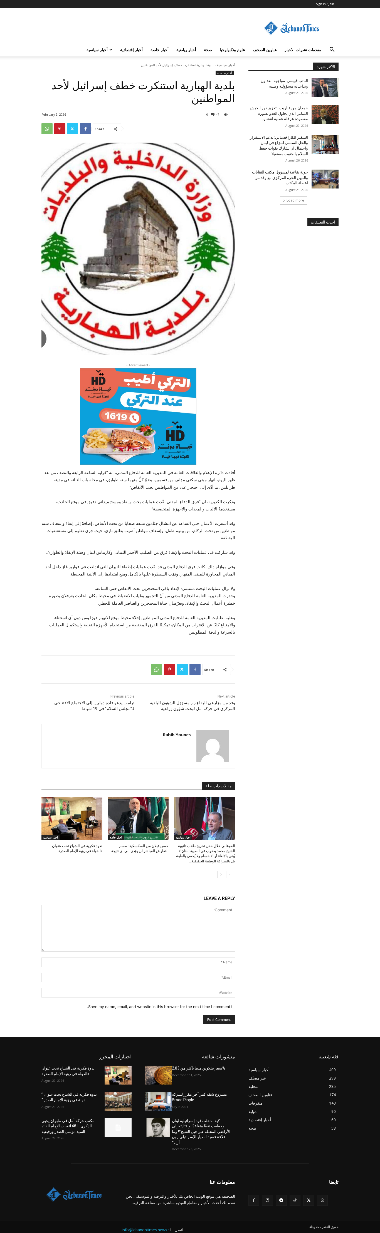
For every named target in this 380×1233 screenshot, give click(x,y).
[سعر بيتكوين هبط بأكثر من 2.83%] (158, 1075)
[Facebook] (85, 128)
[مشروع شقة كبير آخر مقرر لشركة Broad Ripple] (158, 1101)
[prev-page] (229, 874)
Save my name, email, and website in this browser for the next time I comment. (158, 1006)
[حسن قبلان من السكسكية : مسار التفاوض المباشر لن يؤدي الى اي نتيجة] (138, 818)
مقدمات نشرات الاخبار (303, 49)
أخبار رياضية (186, 49)
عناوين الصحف (265, 49)
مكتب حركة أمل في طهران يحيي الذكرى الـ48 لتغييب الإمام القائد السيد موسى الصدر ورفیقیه (68, 1126)
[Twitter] (72, 128)
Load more (295, 200)
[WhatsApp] (47, 128)
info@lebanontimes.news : (145, 1229)
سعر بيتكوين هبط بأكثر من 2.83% (198, 1068)
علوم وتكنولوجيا (232, 49)
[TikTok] (295, 1200)
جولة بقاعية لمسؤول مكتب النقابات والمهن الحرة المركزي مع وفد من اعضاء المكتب (280, 177)
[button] (332, 50)
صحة (208, 49)
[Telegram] (281, 1200)
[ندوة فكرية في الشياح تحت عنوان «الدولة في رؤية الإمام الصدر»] (71, 818)
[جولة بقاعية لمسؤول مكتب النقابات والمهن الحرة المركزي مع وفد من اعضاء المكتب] (325, 179)
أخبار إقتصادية (131, 49)
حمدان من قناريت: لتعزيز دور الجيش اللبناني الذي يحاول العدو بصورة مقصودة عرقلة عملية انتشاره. (279, 113)
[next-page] (220, 874)
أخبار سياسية (97, 49)
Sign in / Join (325, 4)
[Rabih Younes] (212, 746)
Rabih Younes (177, 734)
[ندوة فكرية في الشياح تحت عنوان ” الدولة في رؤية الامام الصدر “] (118, 1101)
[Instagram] (267, 1200)
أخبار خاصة (159, 49)
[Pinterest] (59, 128)
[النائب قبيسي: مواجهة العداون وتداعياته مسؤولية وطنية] (325, 87)
